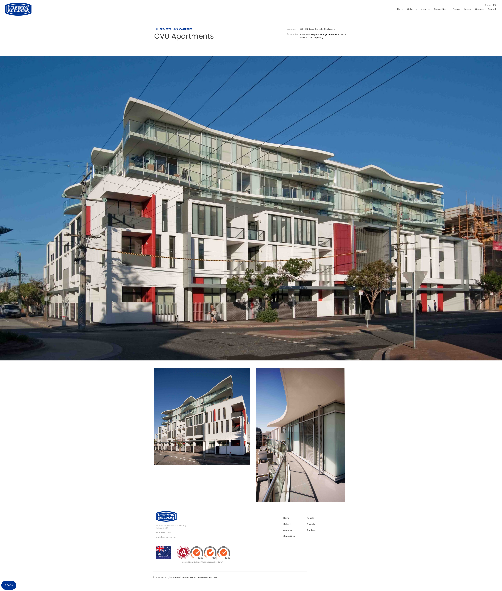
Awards (467, 9)
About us (425, 9)
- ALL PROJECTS (162, 29)
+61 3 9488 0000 (163, 532)
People (456, 9)
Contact (491, 9)
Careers (479, 9)
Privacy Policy (189, 577)
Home (400, 9)
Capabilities (440, 9)
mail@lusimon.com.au (166, 537)
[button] (412, 9)
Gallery (411, 9)
